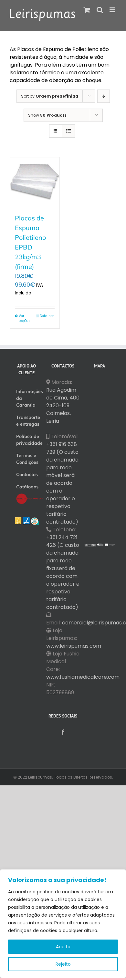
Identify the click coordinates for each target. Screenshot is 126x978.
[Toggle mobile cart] (87, 9)
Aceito (63, 946)
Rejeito (63, 964)
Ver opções (24, 318)
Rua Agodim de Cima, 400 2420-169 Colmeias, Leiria (62, 405)
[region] (63, 923)
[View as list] (68, 131)
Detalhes (47, 316)
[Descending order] (103, 96)
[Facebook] (63, 732)
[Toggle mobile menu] (113, 9)
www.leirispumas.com (73, 646)
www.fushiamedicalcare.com (83, 677)
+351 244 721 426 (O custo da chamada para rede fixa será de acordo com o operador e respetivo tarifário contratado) (62, 572)
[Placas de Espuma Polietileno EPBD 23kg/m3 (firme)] (34, 182)
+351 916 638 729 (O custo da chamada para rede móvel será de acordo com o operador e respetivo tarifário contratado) (62, 483)
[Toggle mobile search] (100, 9)
